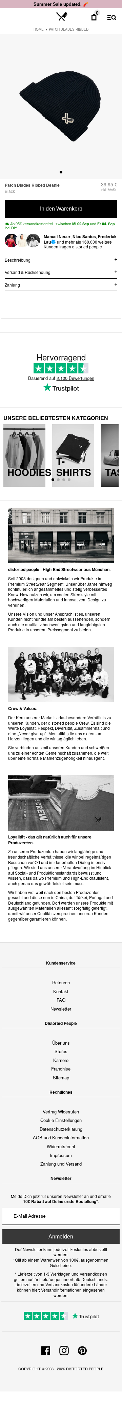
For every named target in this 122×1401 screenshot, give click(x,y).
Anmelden (60, 1237)
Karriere (60, 1060)
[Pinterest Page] (82, 1349)
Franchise (60, 1068)
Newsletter (60, 1008)
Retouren (61, 982)
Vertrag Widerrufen (61, 1111)
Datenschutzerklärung (61, 1129)
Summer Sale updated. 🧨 (61, 4)
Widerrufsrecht (61, 1146)
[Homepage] (61, 17)
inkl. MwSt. (109, 189)
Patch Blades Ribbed (68, 29)
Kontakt (60, 991)
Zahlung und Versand (61, 1163)
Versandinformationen (61, 1290)
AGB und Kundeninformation (61, 1137)
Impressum (61, 1155)
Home (39, 29)
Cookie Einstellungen (61, 1120)
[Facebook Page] (45, 1349)
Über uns (61, 1043)
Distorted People (84, 1368)
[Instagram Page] (64, 1349)
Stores (61, 1051)
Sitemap (61, 1077)
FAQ (61, 1000)
